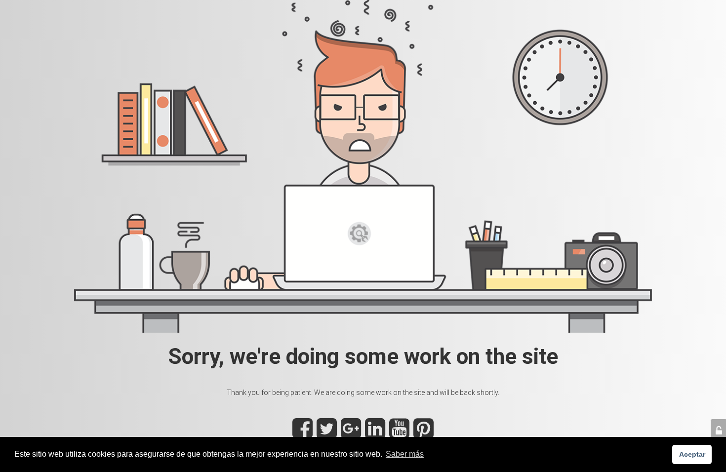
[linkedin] (375, 434)
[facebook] (302, 434)
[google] (351, 434)
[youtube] (399, 434)
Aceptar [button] (692, 454)
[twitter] (327, 434)
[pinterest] (423, 434)
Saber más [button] (405, 454)
